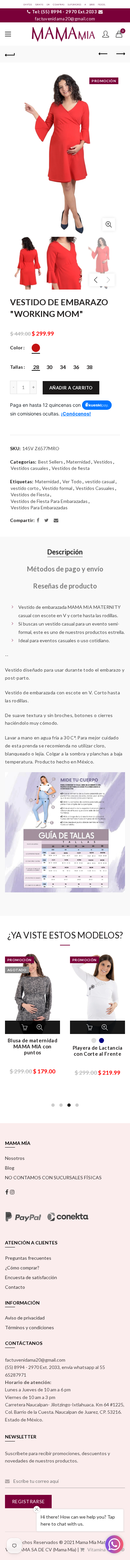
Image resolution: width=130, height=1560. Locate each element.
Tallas (16, 367)
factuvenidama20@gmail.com (65, 18)
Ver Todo (72, 481)
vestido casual (100, 481)
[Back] (10, 54)
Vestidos (103, 462)
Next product (120, 54)
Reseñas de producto (65, 586)
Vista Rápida (39, 1027)
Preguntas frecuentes (28, 1258)
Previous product (103, 54)
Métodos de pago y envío (65, 569)
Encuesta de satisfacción (31, 1277)
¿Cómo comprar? (22, 1267)
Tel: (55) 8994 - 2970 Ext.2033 (64, 11)
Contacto (15, 1287)
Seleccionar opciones (25, 1027)
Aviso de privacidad (25, 1318)
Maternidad (78, 462)
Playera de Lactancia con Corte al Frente (98, 1051)
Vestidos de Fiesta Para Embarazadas (49, 501)
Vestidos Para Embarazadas (39, 507)
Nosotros (15, 1158)
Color (16, 347)
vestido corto (25, 488)
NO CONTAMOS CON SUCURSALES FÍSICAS (53, 1177)
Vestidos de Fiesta (30, 494)
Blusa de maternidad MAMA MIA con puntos (32, 1046)
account (106, 34)
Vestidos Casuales (95, 488)
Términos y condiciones (29, 1327)
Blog (9, 1168)
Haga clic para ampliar (108, 224)
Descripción (65, 552)
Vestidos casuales (29, 468)
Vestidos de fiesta (71, 468)
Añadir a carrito (71, 387)
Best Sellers (50, 462)
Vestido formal (57, 488)
